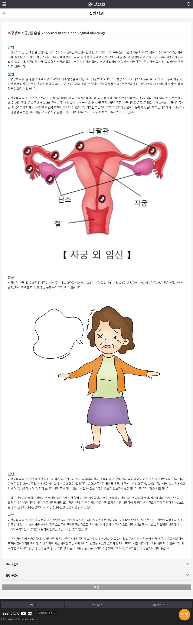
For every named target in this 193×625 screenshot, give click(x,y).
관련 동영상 (12, 575)
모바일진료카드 (96, 604)
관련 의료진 (12, 564)
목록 (96, 587)
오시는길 (32, 604)
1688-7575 (10, 614)
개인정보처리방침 (47, 613)
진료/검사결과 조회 (160, 604)
